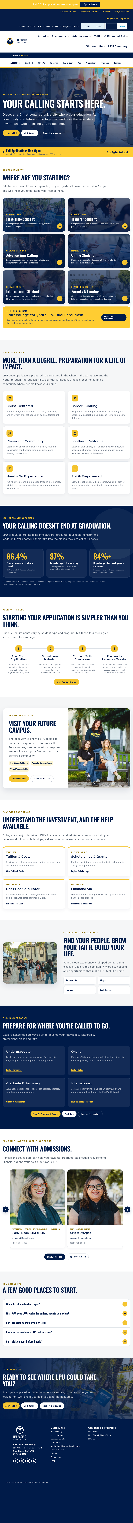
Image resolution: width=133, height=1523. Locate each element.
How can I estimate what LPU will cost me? (29, 1332)
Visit (79, 62)
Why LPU (41, 62)
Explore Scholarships (80, 871)
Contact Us (56, 1442)
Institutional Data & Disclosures (65, 1446)
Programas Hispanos (117, 18)
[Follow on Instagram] (21, 1460)
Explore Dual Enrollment (109, 317)
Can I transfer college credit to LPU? (26, 1323)
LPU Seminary (118, 46)
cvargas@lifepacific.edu (81, 1238)
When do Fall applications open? (23, 1304)
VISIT (87, 26)
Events (31, 26)
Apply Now (90, 4)
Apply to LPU (11, 133)
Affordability (91, 62)
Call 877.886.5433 (78, 1256)
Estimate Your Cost (14, 903)
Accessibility (56, 1431)
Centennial (44, 26)
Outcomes (53, 62)
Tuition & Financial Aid (109, 36)
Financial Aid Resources (81, 903)
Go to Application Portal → (118, 152)
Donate (56, 26)
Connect (117, 62)
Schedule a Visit (19, 778)
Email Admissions (54, 1256)
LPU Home (93, 1431)
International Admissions (82, 1101)
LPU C (99, 1435)
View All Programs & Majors (45, 1113)
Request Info (70, 26)
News (22, 26)
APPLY (99, 26)
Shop (53, 1461)
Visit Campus (30, 133)
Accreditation (57, 1435)
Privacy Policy (57, 1450)
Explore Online (77, 1069)
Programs (105, 62)
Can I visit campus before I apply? (24, 1341)
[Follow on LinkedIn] (33, 1460)
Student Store (68, 11)
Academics (59, 36)
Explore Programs (14, 1069)
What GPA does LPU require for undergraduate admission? (37, 1313)
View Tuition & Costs (15, 871)
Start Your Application (66, 682)
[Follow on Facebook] (15, 1460)
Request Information (52, 133)
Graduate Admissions (15, 1101)
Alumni (107, 11)
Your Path (29, 62)
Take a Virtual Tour (42, 778)
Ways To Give (121, 11)
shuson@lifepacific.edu (23, 1238)
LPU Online (93, 1439)
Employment (56, 1457)
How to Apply (67, 62)
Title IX (54, 1453)
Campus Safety (58, 1439)
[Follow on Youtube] (27, 1460)
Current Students (90, 11)
